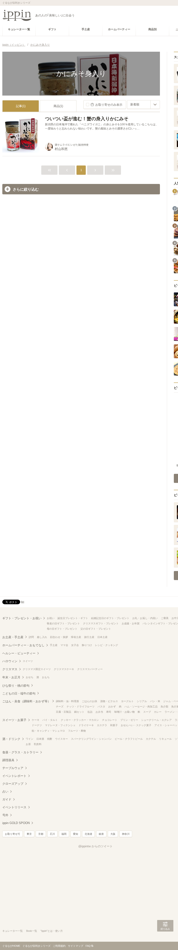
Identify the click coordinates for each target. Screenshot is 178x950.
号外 (5, 815)
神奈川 (126, 834)
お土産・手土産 (12, 637)
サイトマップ (75, 945)
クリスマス (9, 669)
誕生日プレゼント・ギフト (72, 618)
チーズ (60, 706)
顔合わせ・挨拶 (59, 637)
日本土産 (102, 637)
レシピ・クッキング (106, 645)
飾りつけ (87, 645)
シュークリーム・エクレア (156, 720)
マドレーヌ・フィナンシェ (60, 725)
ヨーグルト (127, 701)
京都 (40, 834)
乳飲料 (37, 744)
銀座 (101, 834)
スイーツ (28, 661)
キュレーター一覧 (12, 930)
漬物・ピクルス (109, 701)
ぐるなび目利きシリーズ (36, 945)
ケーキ (35, 720)
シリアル (142, 701)
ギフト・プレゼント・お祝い (21, 618)
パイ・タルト (50, 720)
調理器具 (8, 760)
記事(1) (20, 106)
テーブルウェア (12, 768)
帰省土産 (76, 637)
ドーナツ (37, 725)
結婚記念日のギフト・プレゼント (110, 618)
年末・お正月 (11, 677)
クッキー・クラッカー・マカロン (80, 720)
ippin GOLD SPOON (16, 823)
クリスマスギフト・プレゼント (101, 623)
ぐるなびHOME (11, 945)
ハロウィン (9, 661)
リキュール (165, 738)
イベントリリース (14, 807)
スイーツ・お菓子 (14, 720)
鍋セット (79, 711)
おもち (46, 677)
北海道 (88, 834)
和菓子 (114, 725)
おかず (112, 706)
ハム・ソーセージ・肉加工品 (141, 706)
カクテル (151, 738)
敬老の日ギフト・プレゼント (63, 623)
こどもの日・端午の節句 (18, 693)
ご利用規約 (59, 945)
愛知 (75, 834)
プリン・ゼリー (129, 720)
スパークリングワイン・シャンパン (91, 738)
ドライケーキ (86, 725)
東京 (29, 834)
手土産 (53, 645)
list (22, 601)
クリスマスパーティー (90, 669)
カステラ (102, 725)
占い (5, 791)
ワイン (29, 738)
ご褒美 (164, 618)
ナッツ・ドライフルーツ (81, 706)
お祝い (50, 618)
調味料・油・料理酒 (67, 701)
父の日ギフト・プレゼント (95, 628)
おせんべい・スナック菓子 (136, 725)
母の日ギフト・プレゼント (62, 628)
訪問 (31, 637)
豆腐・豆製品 (63, 711)
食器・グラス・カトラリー (20, 752)
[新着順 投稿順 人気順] (143, 104)
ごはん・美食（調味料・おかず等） (26, 701)
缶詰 (89, 711)
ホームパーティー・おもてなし (23, 645)
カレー (158, 711)
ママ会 (64, 645)
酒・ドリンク (11, 739)
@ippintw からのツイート (95, 846)
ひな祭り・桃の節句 (15, 685)
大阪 (112, 834)
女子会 (75, 645)
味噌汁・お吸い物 (124, 711)
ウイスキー (61, 738)
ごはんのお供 (89, 701)
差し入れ (42, 637)
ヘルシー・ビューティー (18, 653)
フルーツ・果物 (77, 730)
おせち (29, 677)
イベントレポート (14, 776)
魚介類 (164, 706)
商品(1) (58, 106)
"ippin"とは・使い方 (52, 930)
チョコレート (109, 720)
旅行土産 (89, 637)
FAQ (88, 945)
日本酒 (40, 738)
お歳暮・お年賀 (131, 623)
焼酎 (49, 738)
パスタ (101, 706)
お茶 (28, 744)
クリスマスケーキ (64, 669)
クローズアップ (12, 783)
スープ (147, 711)
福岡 (64, 834)
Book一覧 (31, 930)
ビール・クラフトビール (129, 738)
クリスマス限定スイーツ (37, 669)
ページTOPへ (165, 939)
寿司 (108, 711)
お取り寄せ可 (12, 834)
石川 (52, 834)
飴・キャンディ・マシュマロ (48, 730)
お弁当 (99, 711)
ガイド (6, 799)
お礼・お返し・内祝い (145, 618)
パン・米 (155, 701)
